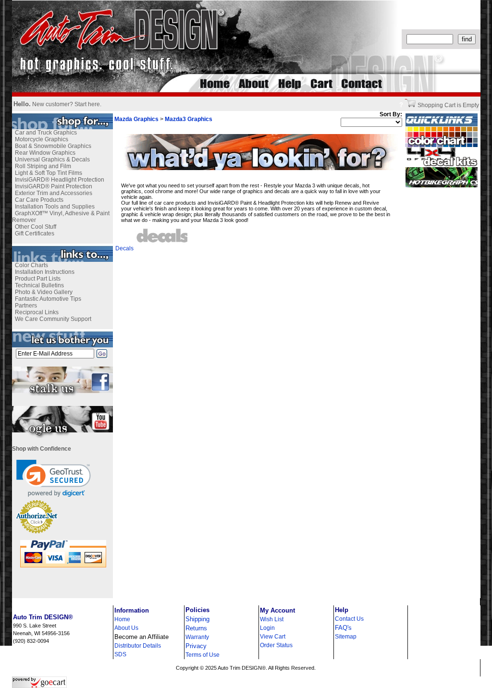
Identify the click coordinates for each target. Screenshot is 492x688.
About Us (126, 628)
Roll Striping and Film (43, 166)
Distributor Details (137, 645)
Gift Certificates (34, 233)
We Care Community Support (53, 319)
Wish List (271, 619)
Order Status (276, 645)
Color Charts (31, 265)
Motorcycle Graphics (41, 139)
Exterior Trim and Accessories (53, 193)
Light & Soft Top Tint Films (48, 173)
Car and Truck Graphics (46, 132)
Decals (124, 248)
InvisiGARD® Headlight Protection (59, 179)
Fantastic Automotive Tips (48, 298)
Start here (87, 104)
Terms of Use (202, 654)
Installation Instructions (44, 272)
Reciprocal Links (37, 312)
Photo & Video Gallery (44, 292)
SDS (120, 654)
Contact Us (349, 618)
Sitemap (346, 636)
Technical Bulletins (39, 285)
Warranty (197, 637)
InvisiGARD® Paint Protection (53, 186)
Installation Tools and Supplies (55, 206)
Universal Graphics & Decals (52, 159)
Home (122, 619)
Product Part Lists (38, 278)
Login (267, 628)
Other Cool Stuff (35, 226)
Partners (26, 305)
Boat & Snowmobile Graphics (53, 146)
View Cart (272, 636)
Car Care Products (39, 200)
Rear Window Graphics (45, 152)
